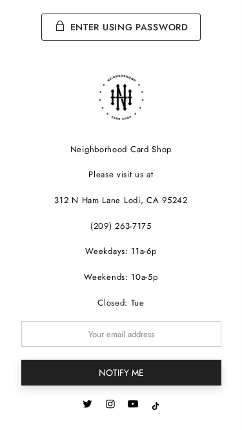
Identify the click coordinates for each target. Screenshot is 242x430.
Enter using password (127, 27)
